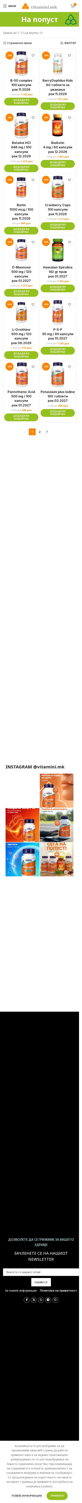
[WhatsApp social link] (41, 1300)
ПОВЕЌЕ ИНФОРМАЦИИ (27, 1495)
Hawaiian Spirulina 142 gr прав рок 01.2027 (57, 271)
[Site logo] (39, 6)
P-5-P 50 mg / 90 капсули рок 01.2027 (57, 334)
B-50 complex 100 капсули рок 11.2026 (21, 84)
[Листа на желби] (32, 55)
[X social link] (34, 1300)
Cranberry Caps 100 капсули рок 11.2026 (57, 209)
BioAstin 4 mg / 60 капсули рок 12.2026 (57, 147)
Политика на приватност (58, 1290)
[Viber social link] (55, 1300)
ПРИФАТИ (57, 1495)
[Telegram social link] (48, 1300)
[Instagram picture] (22, 791)
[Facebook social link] (27, 1300)
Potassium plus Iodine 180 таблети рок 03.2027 (58, 396)
